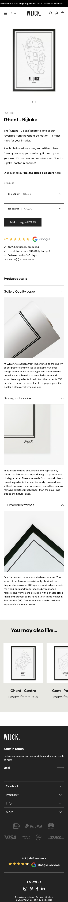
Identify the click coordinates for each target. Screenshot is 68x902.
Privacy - (40, 897)
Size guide (9, 183)
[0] (63, 13)
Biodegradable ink (17, 398)
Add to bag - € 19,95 (22, 222)
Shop (14, 13)
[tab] (32, 102)
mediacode (46, 899)
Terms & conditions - (25, 897)
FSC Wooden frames (19, 505)
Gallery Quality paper (20, 291)
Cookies (49, 897)
